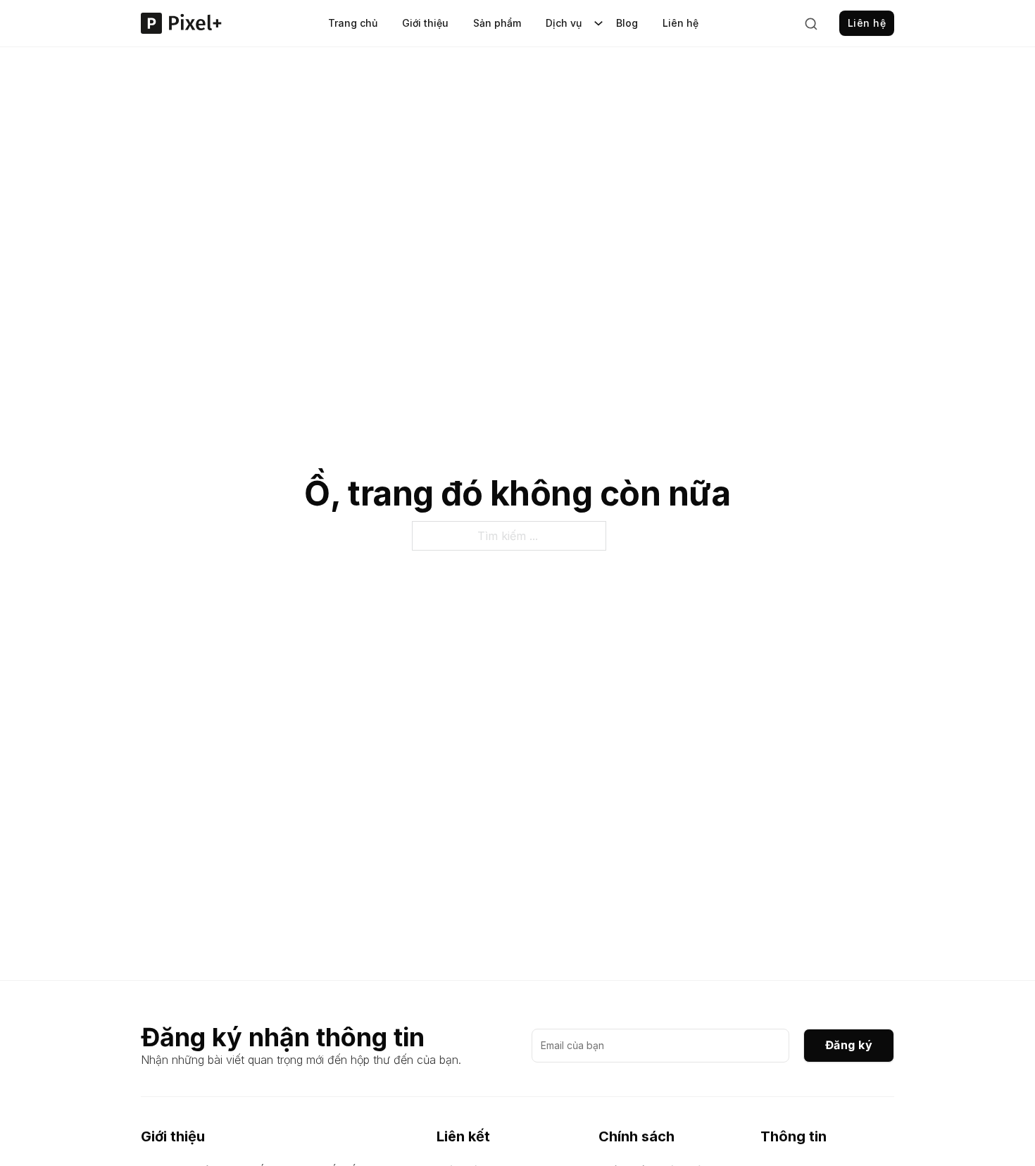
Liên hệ (680, 23)
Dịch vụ (564, 23)
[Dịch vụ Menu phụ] (598, 23)
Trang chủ (352, 23)
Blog (627, 23)
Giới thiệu (425, 23)
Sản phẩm (497, 23)
